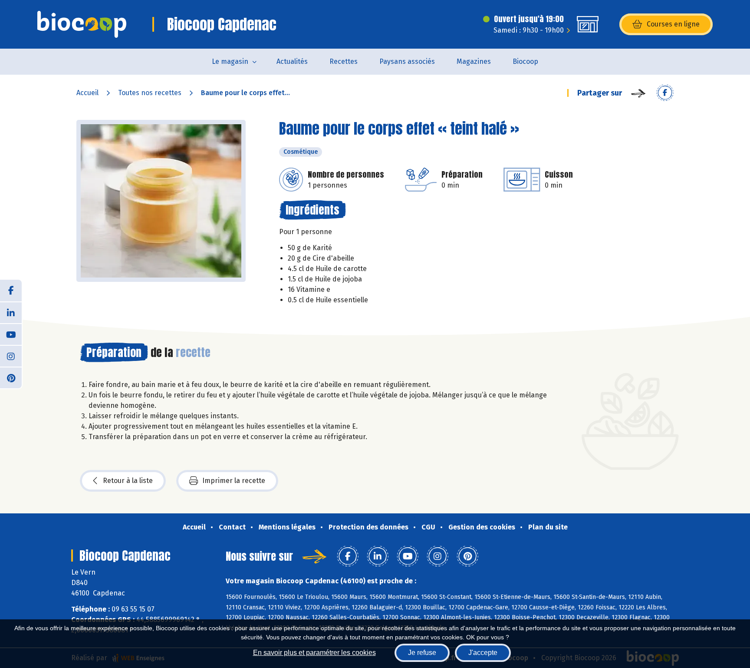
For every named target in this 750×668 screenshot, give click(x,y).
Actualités (292, 61)
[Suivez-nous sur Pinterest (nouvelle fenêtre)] (11, 377)
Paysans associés (407, 61)
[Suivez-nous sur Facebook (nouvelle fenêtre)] (11, 290)
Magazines (474, 61)
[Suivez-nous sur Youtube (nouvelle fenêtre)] (11, 334)
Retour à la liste (128, 480)
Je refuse (422, 652)
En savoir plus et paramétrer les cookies (314, 652)
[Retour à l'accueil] (81, 24)
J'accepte (482, 652)
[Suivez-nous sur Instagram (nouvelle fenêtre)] (11, 356)
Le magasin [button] (230, 61)
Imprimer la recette (233, 480)
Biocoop (525, 61)
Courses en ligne (673, 24)
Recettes (343, 61)
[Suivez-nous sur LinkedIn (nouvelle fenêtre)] (11, 312)
